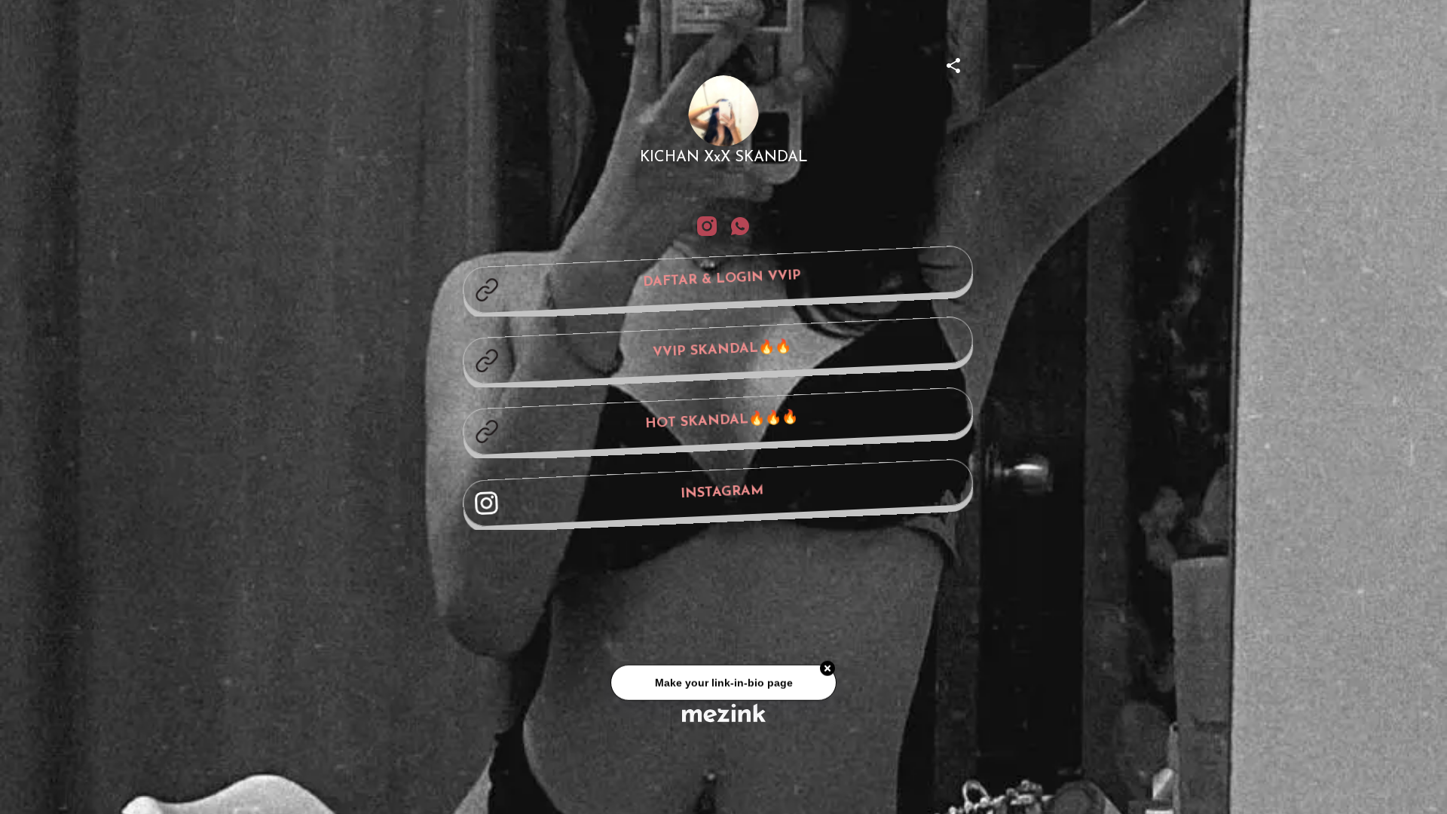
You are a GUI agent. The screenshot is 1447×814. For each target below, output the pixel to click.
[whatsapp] (740, 226)
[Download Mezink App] (724, 712)
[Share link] (953, 63)
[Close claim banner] (827, 671)
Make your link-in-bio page (723, 685)
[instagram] (706, 226)
